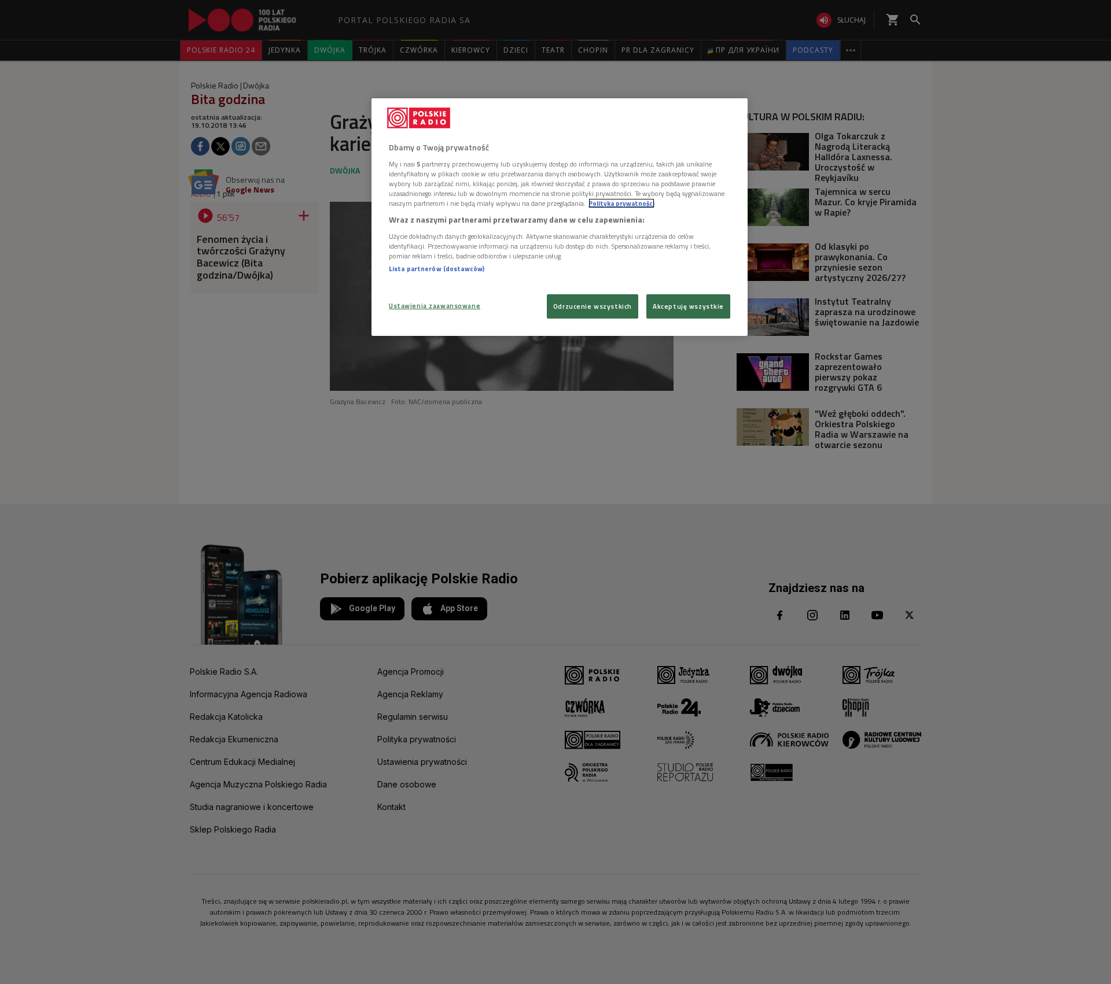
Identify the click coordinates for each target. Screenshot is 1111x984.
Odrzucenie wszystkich (592, 306)
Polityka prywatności (621, 203)
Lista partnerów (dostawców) (436, 268)
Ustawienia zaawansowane (434, 305)
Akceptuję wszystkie (688, 306)
